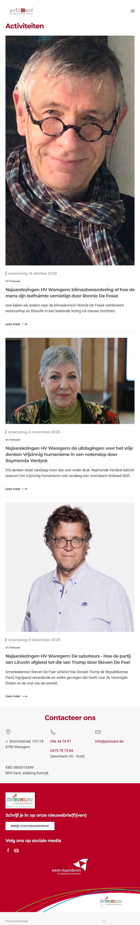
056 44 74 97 (60, 741)
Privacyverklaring (16, 921)
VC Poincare (12, 281)
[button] (133, 11)
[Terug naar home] (20, 11)
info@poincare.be (109, 741)
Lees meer (12, 324)
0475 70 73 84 (61, 750)
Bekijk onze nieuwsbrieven (30, 826)
